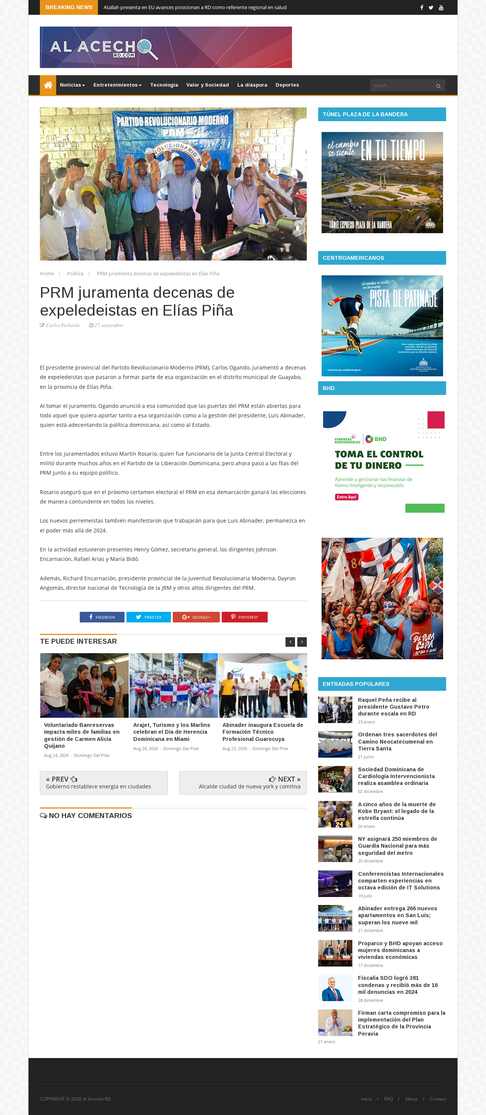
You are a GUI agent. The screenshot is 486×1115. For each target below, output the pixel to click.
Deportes (287, 85)
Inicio (366, 1099)
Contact (438, 1099)
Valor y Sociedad (207, 85)
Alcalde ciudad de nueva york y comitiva (250, 786)
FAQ (388, 1099)
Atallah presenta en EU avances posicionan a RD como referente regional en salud (195, 7)
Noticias (70, 85)
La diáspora (252, 85)
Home (47, 273)
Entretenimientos (115, 85)
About (411, 1099)
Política (76, 273)
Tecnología (164, 85)
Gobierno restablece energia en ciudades (98, 786)
